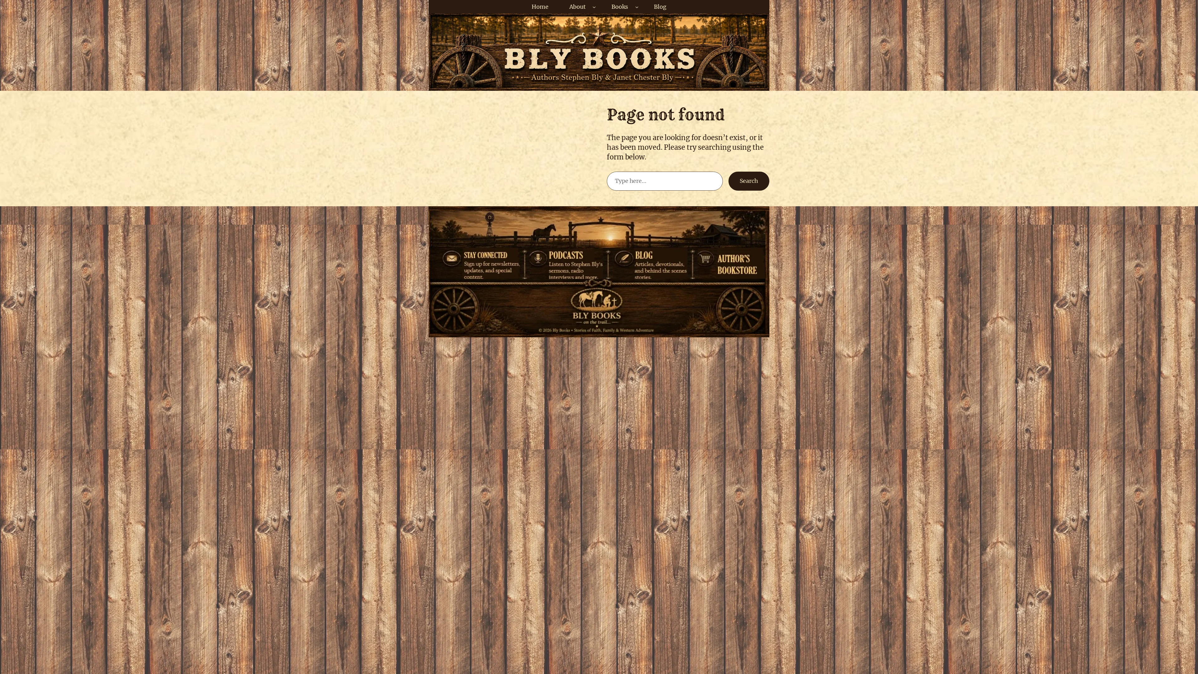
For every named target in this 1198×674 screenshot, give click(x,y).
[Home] (598, 314)
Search (749, 180)
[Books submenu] (637, 6)
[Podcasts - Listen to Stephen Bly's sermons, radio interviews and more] (568, 253)
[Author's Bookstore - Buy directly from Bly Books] (727, 253)
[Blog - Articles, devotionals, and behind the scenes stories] (649, 253)
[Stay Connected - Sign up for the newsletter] (480, 253)
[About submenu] (594, 6)
